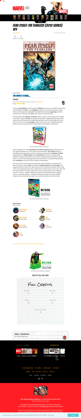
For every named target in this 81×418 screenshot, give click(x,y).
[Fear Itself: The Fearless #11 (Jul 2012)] (61, 17)
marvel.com (50, 375)
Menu (4, 1)
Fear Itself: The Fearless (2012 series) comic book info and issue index (29, 244)
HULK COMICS (38, 368)
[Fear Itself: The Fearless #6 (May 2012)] (38, 17)
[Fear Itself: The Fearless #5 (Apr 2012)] (33, 17)
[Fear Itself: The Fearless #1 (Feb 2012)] (15, 17)
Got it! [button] (73, 415)
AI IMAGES (28, 371)
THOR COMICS (56, 368)
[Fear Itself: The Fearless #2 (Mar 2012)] (19, 17)
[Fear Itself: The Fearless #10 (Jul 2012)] (57, 17)
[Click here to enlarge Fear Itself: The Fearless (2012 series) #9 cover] (39, 90)
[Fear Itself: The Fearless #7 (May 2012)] (43, 17)
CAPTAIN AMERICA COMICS (27, 368)
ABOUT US (45, 371)
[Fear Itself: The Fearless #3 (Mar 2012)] (24, 17)
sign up (31, 375)
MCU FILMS (38, 371)
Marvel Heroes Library (32, 399)
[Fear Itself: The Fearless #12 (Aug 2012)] (66, 17)
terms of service (43, 375)
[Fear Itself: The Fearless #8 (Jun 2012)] (47, 17)
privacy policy (36, 375)
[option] (15, 17)
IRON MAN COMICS (47, 368)
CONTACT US (52, 371)
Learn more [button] (51, 415)
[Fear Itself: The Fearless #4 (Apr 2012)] (29, 17)
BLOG (33, 371)
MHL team (45, 406)
